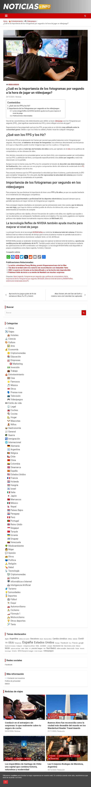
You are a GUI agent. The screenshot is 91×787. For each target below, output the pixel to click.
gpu (43, 276)
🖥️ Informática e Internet (19, 581)
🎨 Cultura (10, 342)
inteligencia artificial (29, 646)
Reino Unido (70, 648)
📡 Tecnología (12, 570)
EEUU (11, 642)
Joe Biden (43, 646)
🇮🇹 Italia (11, 492)
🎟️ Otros (11, 388)
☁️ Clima (9, 328)
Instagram (19, 646)
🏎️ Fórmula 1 (13, 613)
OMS (22, 648)
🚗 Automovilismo (16, 606)
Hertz (66, 276)
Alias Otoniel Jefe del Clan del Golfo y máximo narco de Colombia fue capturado (66, 295)
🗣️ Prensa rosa (14, 392)
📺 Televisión (14, 396)
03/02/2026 (9, 731)
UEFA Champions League (25, 651)
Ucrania (14, 651)
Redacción (61, 731)
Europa (57, 643)
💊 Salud (9, 567)
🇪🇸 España (12, 471)
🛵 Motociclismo (15, 617)
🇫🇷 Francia (12, 478)
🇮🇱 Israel (11, 488)
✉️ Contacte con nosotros (15, 678)
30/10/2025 (52, 770)
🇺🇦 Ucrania (12, 535)
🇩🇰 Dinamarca (14, 467)
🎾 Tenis (11, 624)
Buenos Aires (48, 639)
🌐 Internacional (13, 442)
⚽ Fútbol (12, 599)
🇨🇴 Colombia (13, 463)
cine (68, 149)
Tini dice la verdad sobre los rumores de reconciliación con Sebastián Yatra (38, 268)
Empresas (18, 643)
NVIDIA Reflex (38, 232)
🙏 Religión (10, 563)
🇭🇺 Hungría (12, 485)
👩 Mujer (9, 549)
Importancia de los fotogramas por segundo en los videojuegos (34, 108)
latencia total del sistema (53, 279)
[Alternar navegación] (6, 15)
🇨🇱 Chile (11, 456)
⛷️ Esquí (11, 603)
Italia (37, 646)
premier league (37, 648)
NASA (7, 648)
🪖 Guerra (10, 435)
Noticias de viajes (14, 691)
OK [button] (6, 782)
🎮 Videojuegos (12, 84)
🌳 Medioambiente (14, 545)
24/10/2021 (10, 97)
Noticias (18, 97)
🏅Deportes (11, 595)
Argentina (14, 638)
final (70, 643)
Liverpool (49, 646)
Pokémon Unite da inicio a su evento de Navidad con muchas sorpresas (36, 272)
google (81, 643)
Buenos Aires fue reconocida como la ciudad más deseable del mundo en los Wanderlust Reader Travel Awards (67, 725)
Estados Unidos (44, 642)
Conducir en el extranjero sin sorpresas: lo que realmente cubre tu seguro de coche (23, 725)
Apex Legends (18, 276)
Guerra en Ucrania (10, 646)
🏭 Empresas (13, 360)
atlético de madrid (24, 639)
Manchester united (69, 646)
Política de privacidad (12, 681)
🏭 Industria (13, 578)
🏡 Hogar (12, 417)
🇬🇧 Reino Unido (14, 524)
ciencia (75, 639)
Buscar (84, 312)
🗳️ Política (10, 560)
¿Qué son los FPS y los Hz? (19, 106)
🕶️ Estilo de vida (13, 403)
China (70, 639)
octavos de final (15, 648)
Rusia (77, 648)
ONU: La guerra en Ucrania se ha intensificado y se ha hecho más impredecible (39, 270)
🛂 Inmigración (12, 438)
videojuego (59, 121)
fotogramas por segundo (33, 276)
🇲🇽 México (12, 503)
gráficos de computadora (54, 276)
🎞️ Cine (11, 378)
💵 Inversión (13, 367)
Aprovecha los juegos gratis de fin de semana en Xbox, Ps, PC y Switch (22, 295)
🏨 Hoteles (12, 335)
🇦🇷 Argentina (13, 449)
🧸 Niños (11, 424)
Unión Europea (38, 651)
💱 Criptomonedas (16, 574)
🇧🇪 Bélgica (12, 453)
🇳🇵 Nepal (11, 506)
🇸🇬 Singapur (13, 528)
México (78, 646)
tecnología (8, 651)
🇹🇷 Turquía (12, 531)
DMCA (7, 684)
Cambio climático (60, 639)
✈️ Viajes (9, 331)
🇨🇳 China (11, 460)
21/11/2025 (52, 731)
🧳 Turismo (10, 588)
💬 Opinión (10, 553)
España (27, 642)
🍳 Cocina (12, 413)
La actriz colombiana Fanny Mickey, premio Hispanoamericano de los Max (37, 265)
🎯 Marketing (16, 363)
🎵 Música (12, 385)
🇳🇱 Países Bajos (15, 510)
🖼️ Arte (11, 346)
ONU (26, 648)
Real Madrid (51, 648)
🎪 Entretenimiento (14, 374)
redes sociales (61, 648)
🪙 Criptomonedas (16, 353)
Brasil (41, 639)
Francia (75, 643)
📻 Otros (9, 556)
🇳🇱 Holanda (13, 481)
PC (83, 166)
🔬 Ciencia (10, 338)
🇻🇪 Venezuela (14, 542)
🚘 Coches (12, 410)
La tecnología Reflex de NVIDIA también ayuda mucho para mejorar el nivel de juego (37, 112)
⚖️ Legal (11, 406)
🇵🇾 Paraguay (13, 513)
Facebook (64, 643)
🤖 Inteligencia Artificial (19, 585)
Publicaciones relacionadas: (23, 116)
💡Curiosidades (13, 592)
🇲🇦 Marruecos (14, 499)
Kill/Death (41, 279)
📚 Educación (14, 356)
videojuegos (48, 651)
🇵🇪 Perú (11, 517)
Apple (7, 639)
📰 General (10, 431)
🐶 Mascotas (13, 421)
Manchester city (58, 646)
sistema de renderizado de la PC (17, 281)
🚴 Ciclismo (13, 610)
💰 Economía (11, 349)
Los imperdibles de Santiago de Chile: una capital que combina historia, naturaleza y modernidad (23, 767)
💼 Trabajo (12, 371)
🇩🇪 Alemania (13, 446)
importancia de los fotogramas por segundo (21, 279)
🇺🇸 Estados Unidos (16, 474)
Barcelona (34, 639)
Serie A (82, 648)
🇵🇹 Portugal (13, 520)
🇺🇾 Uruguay (12, 538)
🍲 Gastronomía (13, 428)
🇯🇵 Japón (12, 496)
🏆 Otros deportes (16, 620)
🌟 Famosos (13, 381)
